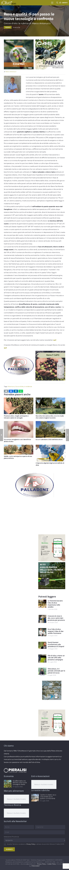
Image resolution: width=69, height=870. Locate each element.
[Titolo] (60, 2)
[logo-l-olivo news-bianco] (9, 2)
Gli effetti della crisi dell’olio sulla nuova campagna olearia (20, 782)
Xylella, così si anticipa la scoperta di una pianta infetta (18, 457)
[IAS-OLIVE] (51, 588)
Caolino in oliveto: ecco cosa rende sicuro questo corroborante (48, 796)
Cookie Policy (51, 864)
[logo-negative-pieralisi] (15, 770)
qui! (54, 340)
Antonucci (11, 386)
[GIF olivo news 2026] (50, 380)
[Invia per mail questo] (6, 391)
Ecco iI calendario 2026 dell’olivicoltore (49, 439)
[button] (52, 2)
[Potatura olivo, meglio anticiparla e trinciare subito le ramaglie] (18, 399)
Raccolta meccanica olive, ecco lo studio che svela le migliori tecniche (50, 417)
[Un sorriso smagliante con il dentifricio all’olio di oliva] (18, 422)
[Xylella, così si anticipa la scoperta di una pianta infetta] (18, 446)
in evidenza (28, 386)
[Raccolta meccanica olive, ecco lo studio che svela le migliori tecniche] (50, 399)
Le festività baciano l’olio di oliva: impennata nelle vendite (55, 604)
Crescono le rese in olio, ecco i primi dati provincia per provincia (56, 618)
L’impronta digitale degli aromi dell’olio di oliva (50, 464)
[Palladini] (19, 380)
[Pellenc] (50, 69)
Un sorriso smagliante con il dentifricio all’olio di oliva (17, 440)
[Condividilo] (11, 391)
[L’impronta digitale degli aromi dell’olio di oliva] (50, 446)
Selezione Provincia (11, 837)
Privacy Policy (30, 844)
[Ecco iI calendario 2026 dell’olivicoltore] (50, 422)
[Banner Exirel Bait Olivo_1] (19, 69)
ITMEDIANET (35, 866)
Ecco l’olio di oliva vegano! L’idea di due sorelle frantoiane (55, 631)
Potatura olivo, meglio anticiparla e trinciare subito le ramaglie (16, 417)
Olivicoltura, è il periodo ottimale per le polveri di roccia (56, 671)
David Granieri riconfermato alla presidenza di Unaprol (56, 644)
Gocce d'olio (19, 386)
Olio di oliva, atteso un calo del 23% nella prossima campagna (56, 657)
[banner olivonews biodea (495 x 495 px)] (51, 561)
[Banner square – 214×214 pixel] (51, 699)
